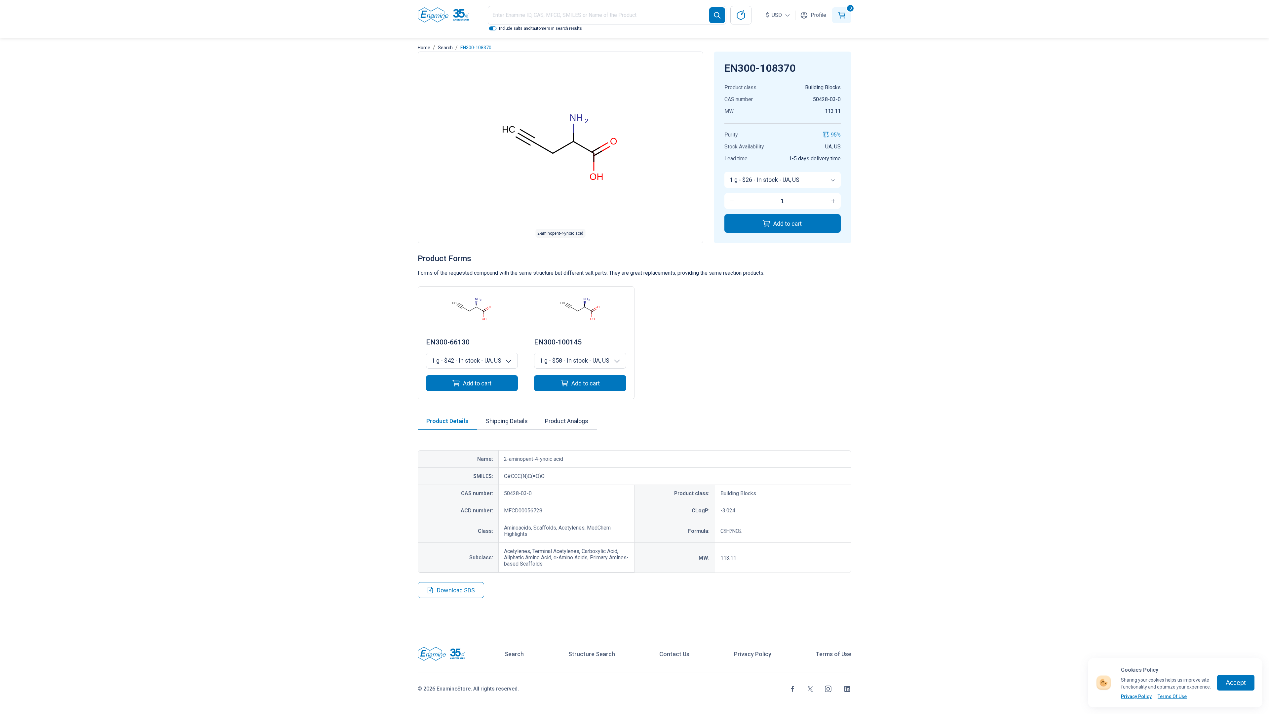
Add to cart (787, 223)
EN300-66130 (448, 342)
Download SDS (456, 590)
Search (445, 47)
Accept (1236, 682)
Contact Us (674, 654)
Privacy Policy (1136, 696)
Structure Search (591, 654)
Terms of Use (833, 654)
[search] (717, 15)
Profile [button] (818, 15)
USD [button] (774, 15)
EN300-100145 (558, 342)
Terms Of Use (1172, 696)
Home (424, 47)
